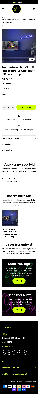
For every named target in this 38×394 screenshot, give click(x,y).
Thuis (3, 17)
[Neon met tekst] (19, 303)
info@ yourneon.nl (8, 347)
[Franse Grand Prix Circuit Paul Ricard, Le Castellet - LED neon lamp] (10, 218)
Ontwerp (19, 281)
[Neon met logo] (19, 273)
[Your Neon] (16, 9)
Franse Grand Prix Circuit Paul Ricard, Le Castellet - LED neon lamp (10, 233)
